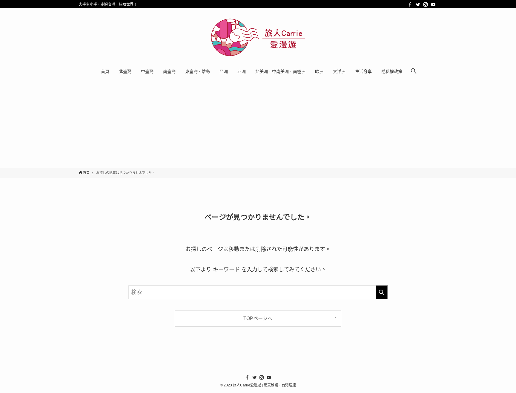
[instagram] (425, 4)
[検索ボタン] (413, 71)
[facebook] (410, 4)
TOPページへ (257, 318)
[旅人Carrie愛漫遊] (258, 37)
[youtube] (433, 4)
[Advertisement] (258, 123)
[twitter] (418, 4)
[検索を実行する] (382, 292)
